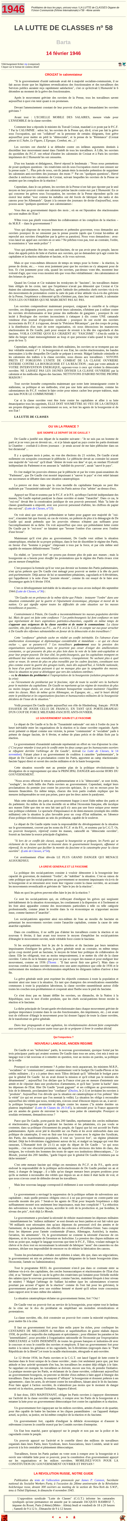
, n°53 (39, 508)
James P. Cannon (92, 1480)
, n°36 (30, 591)
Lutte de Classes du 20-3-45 (53, 1107)
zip (25, 64)
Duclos (73, 1090)
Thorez (52, 962)
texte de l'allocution (47, 1480)
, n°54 (35, 851)
